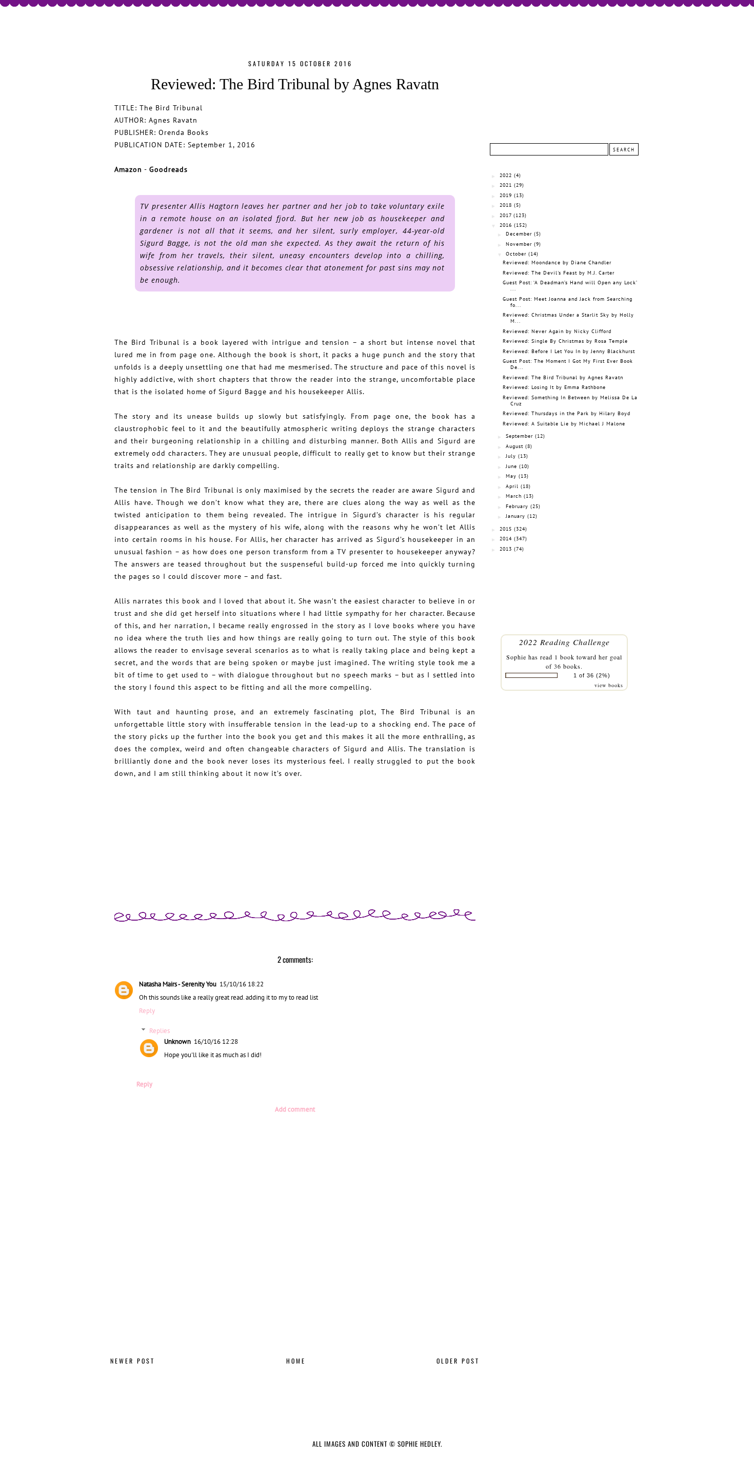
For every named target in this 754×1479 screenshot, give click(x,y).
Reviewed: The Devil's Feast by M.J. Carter (558, 272)
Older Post (458, 1360)
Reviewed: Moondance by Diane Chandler (557, 262)
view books (608, 685)
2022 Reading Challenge (564, 641)
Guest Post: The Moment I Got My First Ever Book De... (568, 364)
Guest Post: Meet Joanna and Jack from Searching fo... (567, 302)
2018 (506, 205)
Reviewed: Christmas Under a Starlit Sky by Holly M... (568, 318)
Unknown (177, 1041)
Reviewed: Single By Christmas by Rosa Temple (565, 341)
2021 (506, 185)
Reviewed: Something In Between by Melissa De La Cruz (570, 400)
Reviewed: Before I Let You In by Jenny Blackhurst (569, 351)
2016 (506, 225)
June (511, 466)
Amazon (128, 169)
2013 (506, 549)
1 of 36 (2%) (591, 675)
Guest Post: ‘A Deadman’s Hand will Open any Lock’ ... (570, 285)
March (514, 496)
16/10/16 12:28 (216, 1041)
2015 (506, 529)
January (515, 516)
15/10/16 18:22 (242, 984)
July (511, 456)
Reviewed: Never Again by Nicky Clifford (557, 331)
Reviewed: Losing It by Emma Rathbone (554, 387)
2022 (506, 175)
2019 (506, 195)
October (516, 253)
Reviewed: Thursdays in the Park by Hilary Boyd (566, 413)
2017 (505, 215)
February (517, 506)
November (519, 244)
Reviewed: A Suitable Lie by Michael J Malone (564, 423)
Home (296, 1360)
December (519, 233)
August (514, 446)
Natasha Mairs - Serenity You (177, 984)
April (512, 486)
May (511, 476)
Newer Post (132, 1360)
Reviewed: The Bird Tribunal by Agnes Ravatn (563, 377)
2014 (506, 538)
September (519, 436)
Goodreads (168, 169)
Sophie (516, 657)
